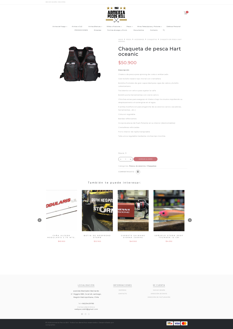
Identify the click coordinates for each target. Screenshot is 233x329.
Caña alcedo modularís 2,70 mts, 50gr (61, 237)
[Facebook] (138, 172)
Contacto (154, 30)
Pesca (129, 26)
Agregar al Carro (145, 159)
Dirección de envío (159, 294)
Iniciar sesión (159, 290)
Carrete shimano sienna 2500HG (133, 236)
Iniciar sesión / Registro (55, 2)
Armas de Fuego (59, 26)
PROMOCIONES (81, 30)
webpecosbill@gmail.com (86, 309)
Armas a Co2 (77, 26)
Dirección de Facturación (159, 297)
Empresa (97, 30)
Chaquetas (152, 39)
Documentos (139, 30)
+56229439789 (87, 303)
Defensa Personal (174, 26)
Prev (40, 220)
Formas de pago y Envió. (117, 30)
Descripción (123, 70)
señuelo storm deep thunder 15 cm (169, 236)
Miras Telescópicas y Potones (148, 26)
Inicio (120, 39)
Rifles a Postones (113, 26)
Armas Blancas (94, 26)
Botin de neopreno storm (97, 236)
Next (190, 220)
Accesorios (139, 39)
